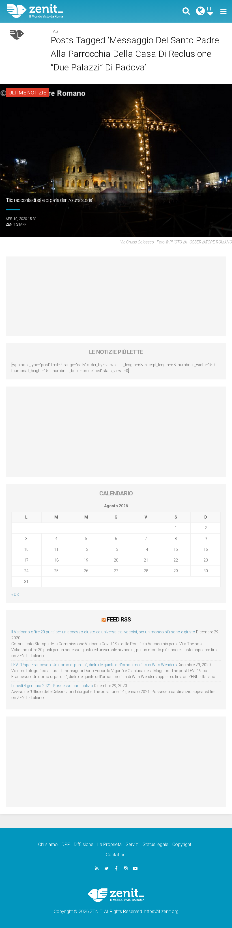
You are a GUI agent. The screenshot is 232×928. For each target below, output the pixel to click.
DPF (66, 844)
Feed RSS (119, 619)
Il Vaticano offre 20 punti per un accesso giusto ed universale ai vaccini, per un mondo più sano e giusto (103, 632)
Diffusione (83, 844)
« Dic (15, 594)
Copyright (181, 844)
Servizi (132, 844)
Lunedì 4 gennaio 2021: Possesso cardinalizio (52, 685)
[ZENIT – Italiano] (65, 11)
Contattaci (116, 854)
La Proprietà (109, 844)
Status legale (155, 844)
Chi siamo (48, 844)
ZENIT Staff (16, 224)
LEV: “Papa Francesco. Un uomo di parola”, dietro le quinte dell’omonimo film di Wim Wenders (94, 664)
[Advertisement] (116, 296)
